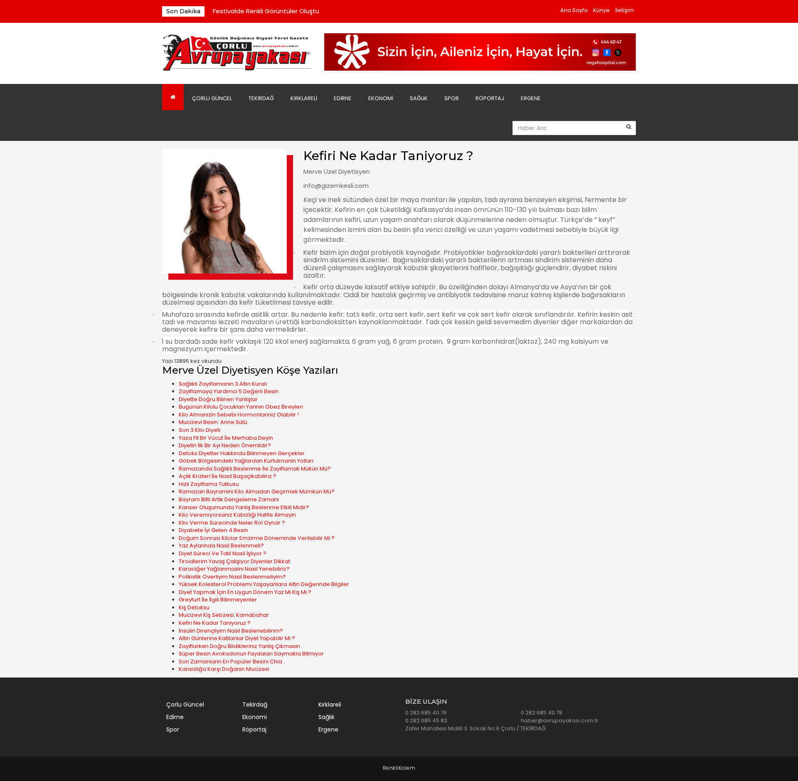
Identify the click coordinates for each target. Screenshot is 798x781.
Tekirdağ (261, 98)
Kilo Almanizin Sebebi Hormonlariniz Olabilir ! (239, 415)
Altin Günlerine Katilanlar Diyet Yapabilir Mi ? (237, 638)
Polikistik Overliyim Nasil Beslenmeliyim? (232, 577)
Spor (451, 98)
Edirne (343, 98)
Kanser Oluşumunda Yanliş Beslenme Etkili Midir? (244, 507)
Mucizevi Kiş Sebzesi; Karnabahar (224, 615)
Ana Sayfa (574, 10)
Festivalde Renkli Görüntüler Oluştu (266, 11)
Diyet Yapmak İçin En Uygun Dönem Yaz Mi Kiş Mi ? (245, 592)
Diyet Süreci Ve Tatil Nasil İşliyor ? (222, 553)
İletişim (624, 10)
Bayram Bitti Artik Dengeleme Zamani (229, 499)
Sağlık (419, 98)
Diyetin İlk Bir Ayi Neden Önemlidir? (225, 445)
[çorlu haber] (237, 53)
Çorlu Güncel (212, 98)
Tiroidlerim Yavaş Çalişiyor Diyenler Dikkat (234, 561)
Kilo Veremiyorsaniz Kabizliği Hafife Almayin (237, 515)
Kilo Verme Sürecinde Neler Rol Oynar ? (232, 523)
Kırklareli (304, 98)
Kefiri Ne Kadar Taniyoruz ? (215, 623)
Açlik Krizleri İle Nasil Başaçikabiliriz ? (227, 476)
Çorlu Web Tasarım (399, 768)
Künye (601, 10)
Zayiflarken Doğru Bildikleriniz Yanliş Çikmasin (239, 646)
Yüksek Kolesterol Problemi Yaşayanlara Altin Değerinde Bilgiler (264, 584)
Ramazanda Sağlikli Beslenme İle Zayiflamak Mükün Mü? (255, 469)
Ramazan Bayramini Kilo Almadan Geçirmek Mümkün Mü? (257, 491)
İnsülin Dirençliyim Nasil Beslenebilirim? (231, 631)
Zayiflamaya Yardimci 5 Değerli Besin (228, 391)
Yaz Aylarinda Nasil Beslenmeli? (221, 545)
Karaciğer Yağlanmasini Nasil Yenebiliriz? (234, 569)
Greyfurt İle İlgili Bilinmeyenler (218, 600)
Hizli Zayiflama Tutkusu (209, 484)
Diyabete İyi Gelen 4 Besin (213, 530)
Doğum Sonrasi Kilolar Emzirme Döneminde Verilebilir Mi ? (257, 538)
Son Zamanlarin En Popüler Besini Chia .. (232, 661)
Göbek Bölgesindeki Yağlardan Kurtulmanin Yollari (246, 461)
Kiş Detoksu (194, 607)
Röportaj (489, 98)
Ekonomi (380, 98)
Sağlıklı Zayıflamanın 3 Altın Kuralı (223, 384)
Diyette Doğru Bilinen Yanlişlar (218, 399)
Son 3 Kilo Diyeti (199, 430)
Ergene (531, 98)
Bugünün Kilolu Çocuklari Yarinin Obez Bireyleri (241, 407)
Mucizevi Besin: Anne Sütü (213, 422)
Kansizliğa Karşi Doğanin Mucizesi (224, 669)
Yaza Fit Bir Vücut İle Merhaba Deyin (226, 438)
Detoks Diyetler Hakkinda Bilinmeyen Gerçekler (242, 453)
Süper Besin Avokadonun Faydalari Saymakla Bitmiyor (251, 654)
